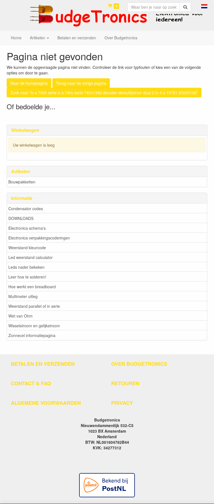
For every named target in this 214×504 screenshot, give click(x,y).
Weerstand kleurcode (27, 247)
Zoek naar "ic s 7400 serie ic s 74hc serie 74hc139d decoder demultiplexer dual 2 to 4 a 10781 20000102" (104, 92)
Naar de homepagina (29, 83)
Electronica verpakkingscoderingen (39, 238)
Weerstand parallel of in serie (34, 306)
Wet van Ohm (20, 316)
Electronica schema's (27, 228)
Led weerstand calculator (30, 257)
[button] (204, 5)
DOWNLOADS (20, 218)
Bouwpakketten (21, 182)
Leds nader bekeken (26, 267)
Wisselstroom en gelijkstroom (34, 325)
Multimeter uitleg (23, 296)
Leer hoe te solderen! (27, 277)
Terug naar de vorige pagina (81, 83)
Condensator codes (25, 208)
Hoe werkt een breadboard (32, 286)
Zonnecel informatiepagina (31, 335)
